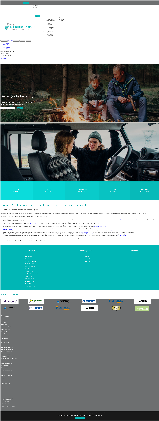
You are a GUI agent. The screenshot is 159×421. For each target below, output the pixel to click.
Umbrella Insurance (50, 37)
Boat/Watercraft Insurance (50, 22)
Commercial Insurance (50, 20)
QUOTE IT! (20, 108)
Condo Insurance (50, 26)
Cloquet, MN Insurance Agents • (44, 205)
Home (37, 16)
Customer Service (62, 16)
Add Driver (34, 10)
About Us (42, 16)
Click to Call (10, 41)
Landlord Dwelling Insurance (51, 29)
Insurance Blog (78, 16)
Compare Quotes (80, 418)
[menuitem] (49, 6)
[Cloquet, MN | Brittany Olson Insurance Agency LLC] (19, 26)
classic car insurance (34, 223)
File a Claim (34, 14)
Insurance (51, 16)
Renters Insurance (50, 34)
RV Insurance (50, 35)
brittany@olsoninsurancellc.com (9, 406)
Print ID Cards (35, 7)
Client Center (61, 18)
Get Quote (26, 3)
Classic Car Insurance (50, 24)
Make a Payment (36, 12)
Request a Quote (4, 40)
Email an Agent (16, 40)
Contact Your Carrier (62, 20)
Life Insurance (50, 31)
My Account (32, 3)
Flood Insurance (50, 27)
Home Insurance (50, 19)
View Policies (35, 5)
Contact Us (85, 16)
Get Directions (4, 58)
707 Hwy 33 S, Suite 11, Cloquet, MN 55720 (7, 399)
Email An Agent (12, 3)
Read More (3, 378)
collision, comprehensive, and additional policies (128, 219)
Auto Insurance (50, 18)
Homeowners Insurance (100, 226)
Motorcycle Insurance (50, 33)
